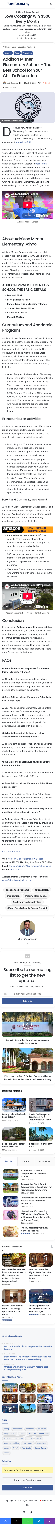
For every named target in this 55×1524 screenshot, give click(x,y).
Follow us (6, 1460)
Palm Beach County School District (28, 908)
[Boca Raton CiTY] (18, 4)
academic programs (18, 889)
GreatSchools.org (11, 880)
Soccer (6, 1453)
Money (6, 1448)
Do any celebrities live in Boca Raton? (14, 1115)
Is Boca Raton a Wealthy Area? (40, 1145)
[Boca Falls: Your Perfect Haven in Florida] (14, 1134)
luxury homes (28, 1443)
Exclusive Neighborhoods (39, 1433)
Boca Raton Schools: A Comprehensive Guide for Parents (33, 1173)
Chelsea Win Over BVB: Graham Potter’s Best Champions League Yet (36, 1200)
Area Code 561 (23, 142)
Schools (31, 47)
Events (22, 1433)
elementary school (37, 895)
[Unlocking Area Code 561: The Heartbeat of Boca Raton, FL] (41, 1296)
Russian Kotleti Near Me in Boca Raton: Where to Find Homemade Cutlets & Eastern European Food (14, 1275)
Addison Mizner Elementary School (25, 858)
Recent (25, 1161)
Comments (44, 1161)
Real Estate (26, 1448)
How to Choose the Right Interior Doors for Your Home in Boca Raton (40, 1274)
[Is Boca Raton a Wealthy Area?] (41, 1134)
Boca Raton (41, 163)
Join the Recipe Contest (27, 38)
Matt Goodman (12, 83)
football (39, 1438)
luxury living (41, 1443)
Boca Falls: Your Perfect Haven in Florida (13, 1145)
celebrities (30, 1429)
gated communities (11, 1443)
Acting (6, 1429)
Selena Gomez (40, 1448)
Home (7, 47)
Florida (29, 1438)
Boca (14, 47)
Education (22, 47)
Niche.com (27, 880)
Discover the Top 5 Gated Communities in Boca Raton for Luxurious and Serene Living (36, 1187)
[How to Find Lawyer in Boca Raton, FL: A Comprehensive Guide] (41, 1105)
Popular (9, 1161)
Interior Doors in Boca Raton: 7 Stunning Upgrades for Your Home (12, 1310)
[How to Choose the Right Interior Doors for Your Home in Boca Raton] (41, 1260)
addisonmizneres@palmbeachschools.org (30, 866)
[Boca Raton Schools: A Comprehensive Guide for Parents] (10, 1174)
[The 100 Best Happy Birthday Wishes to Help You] (10, 1231)
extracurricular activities (27, 902)
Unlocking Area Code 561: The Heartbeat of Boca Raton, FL (39, 1308)
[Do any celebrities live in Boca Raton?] (14, 1105)
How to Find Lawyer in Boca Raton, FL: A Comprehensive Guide (40, 1117)
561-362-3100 (17, 869)
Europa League (10, 1433)
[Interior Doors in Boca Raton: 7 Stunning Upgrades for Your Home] (14, 1296)
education (14, 895)
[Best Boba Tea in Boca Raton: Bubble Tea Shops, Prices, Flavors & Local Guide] (10, 1388)
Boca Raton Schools (12, 851)
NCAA (15, 1448)
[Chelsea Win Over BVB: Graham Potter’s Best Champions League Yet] (10, 1201)
